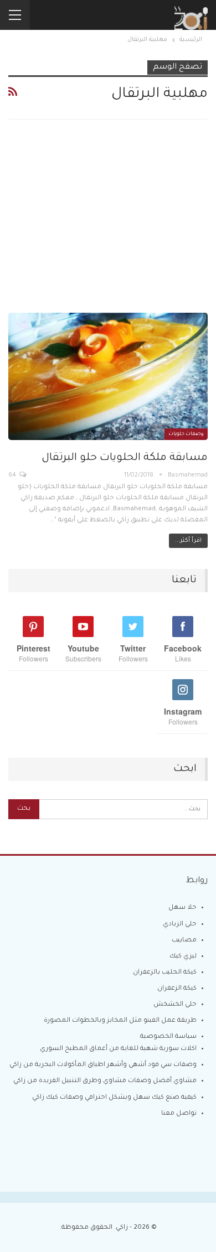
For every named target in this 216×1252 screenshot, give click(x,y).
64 (13, 475)
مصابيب (184, 940)
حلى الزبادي (180, 924)
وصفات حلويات (186, 434)
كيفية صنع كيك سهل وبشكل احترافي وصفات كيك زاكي (114, 1097)
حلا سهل (182, 908)
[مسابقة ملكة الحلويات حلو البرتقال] (108, 376)
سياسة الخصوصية (168, 1037)
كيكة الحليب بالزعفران (165, 972)
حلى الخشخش (175, 1004)
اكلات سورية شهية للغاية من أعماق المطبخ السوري (118, 1049)
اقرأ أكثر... (188, 540)
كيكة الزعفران (177, 988)
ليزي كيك (183, 956)
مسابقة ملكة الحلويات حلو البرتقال (125, 458)
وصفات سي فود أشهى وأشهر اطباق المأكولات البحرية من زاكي (103, 1065)
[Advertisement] (108, 225)
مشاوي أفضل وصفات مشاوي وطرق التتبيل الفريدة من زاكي (105, 1081)
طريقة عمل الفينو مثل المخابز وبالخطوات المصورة (120, 1021)
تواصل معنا (179, 1114)
